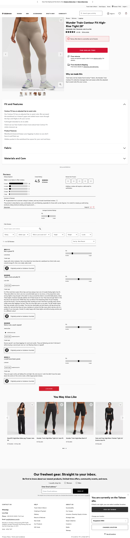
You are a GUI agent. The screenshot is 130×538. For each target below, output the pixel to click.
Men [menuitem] (27, 13)
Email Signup (102, 6)
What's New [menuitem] (50, 13)
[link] (21, 418)
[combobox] (90, 13)
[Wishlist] (119, 14)
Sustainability (70, 508)
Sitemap (68, 530)
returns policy (97, 58)
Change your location (98, 516)
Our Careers (69, 511)
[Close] (128, 495)
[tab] (64, 448)
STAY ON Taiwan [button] (110, 509)
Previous (37, 2)
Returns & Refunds (39, 517)
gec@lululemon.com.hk (12, 519)
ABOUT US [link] (69, 504)
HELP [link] (36, 504)
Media (67, 527)
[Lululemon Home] (7, 13)
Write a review (85, 32)
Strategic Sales (70, 517)
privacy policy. (88, 495)
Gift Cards (37, 527)
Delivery (36, 514)
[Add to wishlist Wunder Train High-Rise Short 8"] (91, 404)
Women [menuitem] (19, 13)
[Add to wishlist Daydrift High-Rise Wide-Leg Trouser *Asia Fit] (32, 404)
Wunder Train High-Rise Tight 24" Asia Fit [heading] (50, 438)
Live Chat (5, 513)
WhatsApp (5, 510)
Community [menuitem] (63, 13)
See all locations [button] (111, 534)
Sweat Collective (70, 521)
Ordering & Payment (40, 511)
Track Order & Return (91, 6)
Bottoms (74, 18)
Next (92, 2)
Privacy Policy (6, 537)
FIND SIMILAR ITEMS (87, 50)
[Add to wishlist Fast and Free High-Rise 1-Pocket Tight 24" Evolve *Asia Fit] (120, 404)
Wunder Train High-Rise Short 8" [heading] (76, 438)
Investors (68, 524)
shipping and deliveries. (91, 67)
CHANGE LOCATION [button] (110, 527)
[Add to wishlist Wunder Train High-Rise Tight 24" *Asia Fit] (61, 404)
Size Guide (37, 521)
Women (68, 18)
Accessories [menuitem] (37, 13)
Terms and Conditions (18, 537)
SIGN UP (80, 491)
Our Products (38, 524)
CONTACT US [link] (7, 504)
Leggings (80, 18)
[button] (116, 6)
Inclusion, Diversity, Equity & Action (76, 514)
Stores (108, 6)
